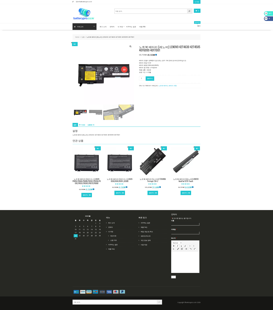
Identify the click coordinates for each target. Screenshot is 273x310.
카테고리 (80, 26)
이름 (172, 221)
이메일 (174, 229)
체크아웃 (113, 236)
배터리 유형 (173, 86)
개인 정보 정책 (146, 240)
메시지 (174, 238)
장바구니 (150, 78)
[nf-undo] (190, 248)
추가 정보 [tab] (82, 125)
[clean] (185, 245)
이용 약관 (144, 245)
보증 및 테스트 (146, 236)
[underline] (181, 245)
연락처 (112, 26)
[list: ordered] (190, 245)
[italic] (177, 245)
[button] (130, 46)
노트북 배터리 (163, 86)
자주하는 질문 (131, 26)
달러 (268, 13)
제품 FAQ (142, 26)
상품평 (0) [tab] (91, 125)
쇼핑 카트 (113, 240)
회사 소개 (103, 26)
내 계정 (197, 2)
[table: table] (186, 248)
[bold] (173, 245)
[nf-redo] (194, 248)
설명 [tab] (74, 125)
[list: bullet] (193, 245)
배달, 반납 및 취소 (147, 232)
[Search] (189, 11)
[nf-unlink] (182, 248)
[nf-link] (178, 248)
